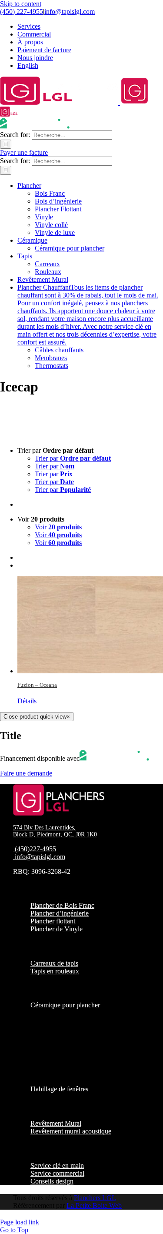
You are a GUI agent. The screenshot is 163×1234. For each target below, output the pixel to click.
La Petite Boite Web (94, 1205)
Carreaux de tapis (54, 963)
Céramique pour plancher (65, 1005)
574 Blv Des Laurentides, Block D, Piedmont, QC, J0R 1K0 (55, 831)
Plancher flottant (52, 921)
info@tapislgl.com (69, 11)
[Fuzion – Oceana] (90, 624)
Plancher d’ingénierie (59, 913)
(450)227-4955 (35, 849)
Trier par (73, 458)
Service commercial (57, 1173)
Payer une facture (24, 152)
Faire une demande (26, 773)
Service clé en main (57, 1165)
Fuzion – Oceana (37, 685)
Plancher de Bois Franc (62, 905)
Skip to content (20, 3)
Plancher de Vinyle (56, 929)
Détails (27, 701)
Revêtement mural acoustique (70, 1131)
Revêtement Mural (55, 1123)
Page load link (19, 1222)
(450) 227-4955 (21, 11)
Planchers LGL (95, 1197)
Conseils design (51, 1181)
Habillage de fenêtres (59, 1089)
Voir (58, 527)
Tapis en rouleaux (54, 971)
